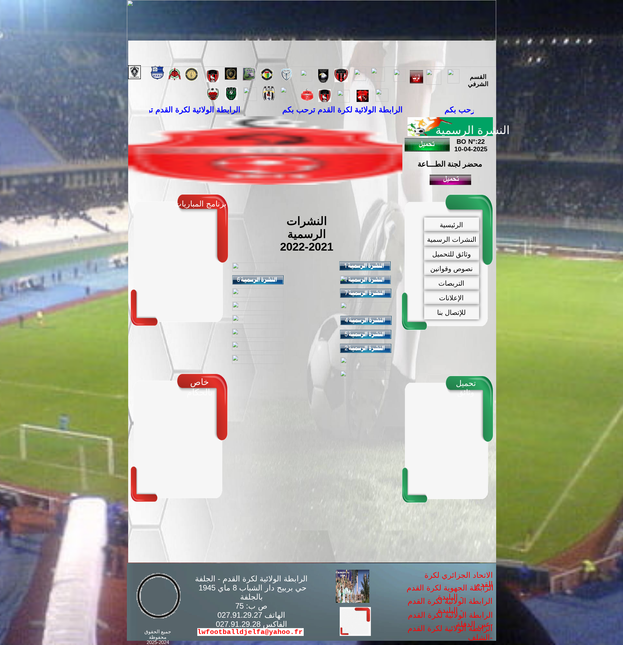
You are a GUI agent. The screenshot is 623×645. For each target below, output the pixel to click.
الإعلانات (451, 298)
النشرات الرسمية (451, 239)
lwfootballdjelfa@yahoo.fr (250, 632)
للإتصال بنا (451, 312)
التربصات (451, 283)
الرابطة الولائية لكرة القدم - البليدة (450, 605)
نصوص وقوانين (451, 268)
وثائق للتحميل (451, 254)
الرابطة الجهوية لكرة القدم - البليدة (450, 592)
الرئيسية (451, 225)
